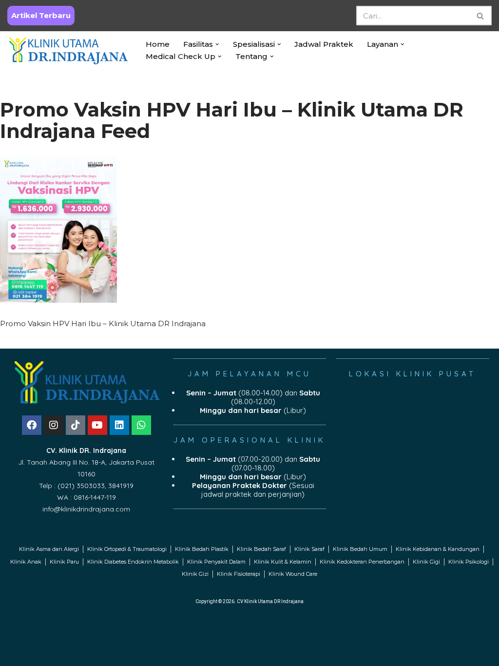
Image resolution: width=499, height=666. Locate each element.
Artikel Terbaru (41, 15)
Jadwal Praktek (323, 44)
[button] (217, 44)
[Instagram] (53, 425)
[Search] (481, 15)
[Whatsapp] (141, 425)
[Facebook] (31, 425)
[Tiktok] (75, 425)
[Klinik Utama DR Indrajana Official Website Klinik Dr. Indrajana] (68, 50)
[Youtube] (97, 425)
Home (158, 44)
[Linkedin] (119, 425)
